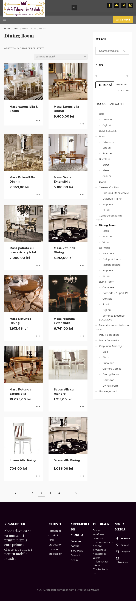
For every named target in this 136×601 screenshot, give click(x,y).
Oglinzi (107, 125)
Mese (106, 170)
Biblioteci (108, 142)
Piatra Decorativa (109, 340)
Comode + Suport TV (115, 292)
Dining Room (107, 225)
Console (107, 298)
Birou (102, 136)
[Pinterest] (123, 5)
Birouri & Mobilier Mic (116, 192)
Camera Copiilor (109, 187)
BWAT (102, 181)
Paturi (106, 209)
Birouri (107, 147)
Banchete (108, 253)
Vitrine (106, 242)
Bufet (106, 164)
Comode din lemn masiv (108, 217)
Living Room (106, 281)
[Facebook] (109, 5)
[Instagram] (116, 5)
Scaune (107, 153)
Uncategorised (108, 391)
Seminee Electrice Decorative (111, 317)
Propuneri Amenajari (111, 346)
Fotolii (106, 304)
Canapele (108, 287)
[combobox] (112, 51)
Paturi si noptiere (109, 334)
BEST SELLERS (108, 130)
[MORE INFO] (37, 121)
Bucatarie (104, 159)
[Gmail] (130, 5)
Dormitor (104, 247)
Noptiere (108, 204)
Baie (101, 113)
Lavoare (107, 119)
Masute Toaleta (112, 264)
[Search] (124, 51)
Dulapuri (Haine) (112, 198)
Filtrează (105, 84)
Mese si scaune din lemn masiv (112, 327)
